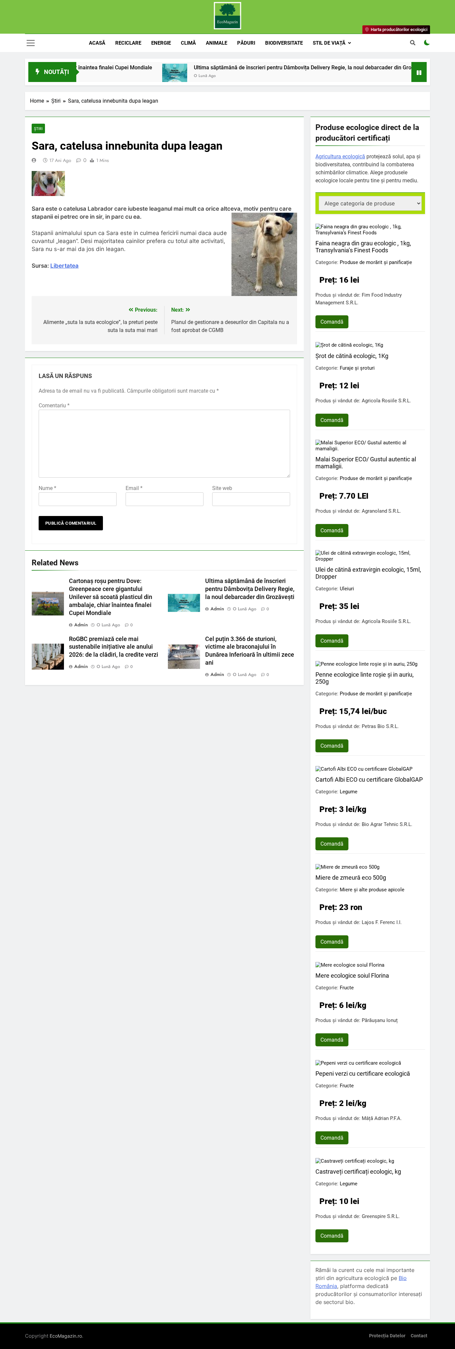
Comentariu (54, 405)
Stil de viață (329, 43)
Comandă (331, 322)
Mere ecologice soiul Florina (352, 975)
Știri (38, 128)
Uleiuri (347, 589)
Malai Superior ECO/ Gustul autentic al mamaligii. (365, 463)
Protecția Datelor (387, 1336)
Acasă (97, 43)
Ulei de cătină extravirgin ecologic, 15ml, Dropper (368, 573)
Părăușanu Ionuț (380, 1020)
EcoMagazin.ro (66, 1336)
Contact (419, 1336)
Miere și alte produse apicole (372, 890)
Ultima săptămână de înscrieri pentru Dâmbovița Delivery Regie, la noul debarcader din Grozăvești (281, 67)
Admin (81, 624)
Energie (161, 43)
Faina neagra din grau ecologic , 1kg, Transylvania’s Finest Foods (363, 247)
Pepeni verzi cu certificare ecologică (362, 1073)
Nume (47, 488)
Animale (216, 43)
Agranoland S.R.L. (381, 511)
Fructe (347, 988)
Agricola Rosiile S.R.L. (386, 401)
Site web (222, 488)
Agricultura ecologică (340, 156)
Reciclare (128, 43)
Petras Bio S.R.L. (380, 726)
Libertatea (64, 265)
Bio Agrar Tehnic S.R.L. (387, 824)
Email (134, 488)
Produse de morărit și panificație (376, 262)
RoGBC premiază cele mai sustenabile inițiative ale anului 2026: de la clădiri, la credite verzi (113, 647)
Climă (188, 43)
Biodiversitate (284, 43)
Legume (348, 792)
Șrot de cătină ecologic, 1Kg (351, 355)
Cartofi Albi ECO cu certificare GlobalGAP (369, 779)
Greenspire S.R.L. (381, 1216)
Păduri (246, 43)
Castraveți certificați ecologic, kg (358, 1171)
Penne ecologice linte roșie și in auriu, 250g (364, 678)
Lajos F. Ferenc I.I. (382, 922)
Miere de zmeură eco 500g (350, 877)
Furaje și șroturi (357, 368)
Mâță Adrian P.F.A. (382, 1118)
